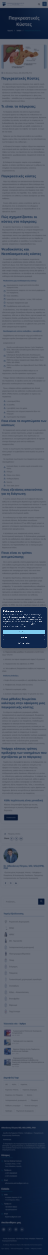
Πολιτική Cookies (24, 643)
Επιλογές (24, 637)
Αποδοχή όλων (24, 632)
